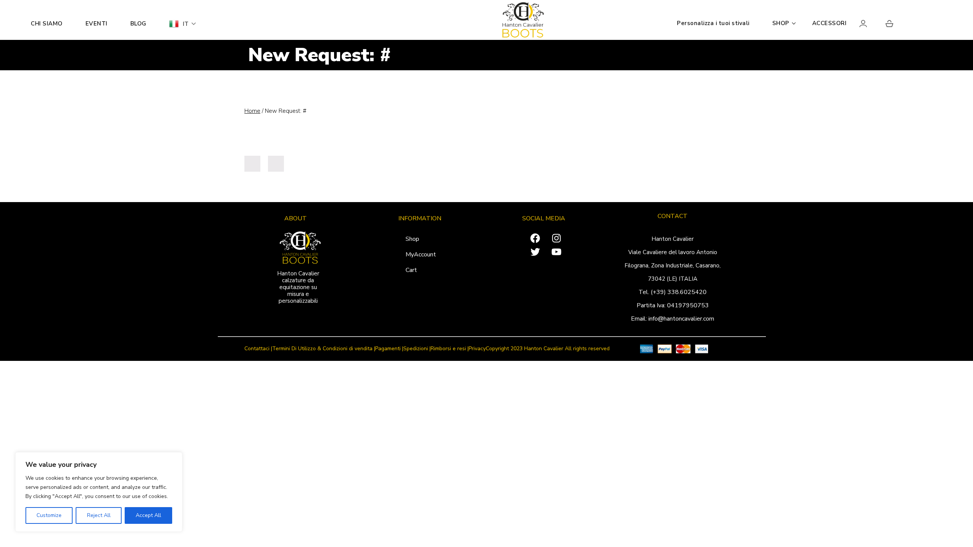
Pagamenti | (389, 349)
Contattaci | (258, 349)
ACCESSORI (829, 23)
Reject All (99, 515)
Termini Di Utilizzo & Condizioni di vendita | (323, 349)
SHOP (780, 23)
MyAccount (421, 254)
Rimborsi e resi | (450, 349)
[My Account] (870, 25)
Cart (411, 270)
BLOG (138, 23)
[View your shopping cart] (889, 25)
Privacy (477, 349)
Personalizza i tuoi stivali (713, 23)
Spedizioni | (417, 349)
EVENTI (97, 23)
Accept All (148, 515)
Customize (49, 515)
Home (252, 111)
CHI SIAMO (47, 23)
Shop (412, 239)
